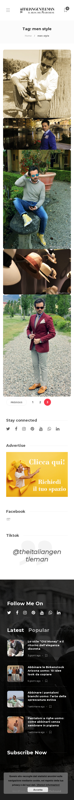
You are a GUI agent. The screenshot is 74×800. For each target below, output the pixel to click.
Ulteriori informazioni (48, 784)
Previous (16, 402)
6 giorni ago (34, 680)
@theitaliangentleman (37, 555)
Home (28, 35)
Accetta (38, 790)
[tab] (15, 630)
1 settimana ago (36, 706)
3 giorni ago (34, 655)
